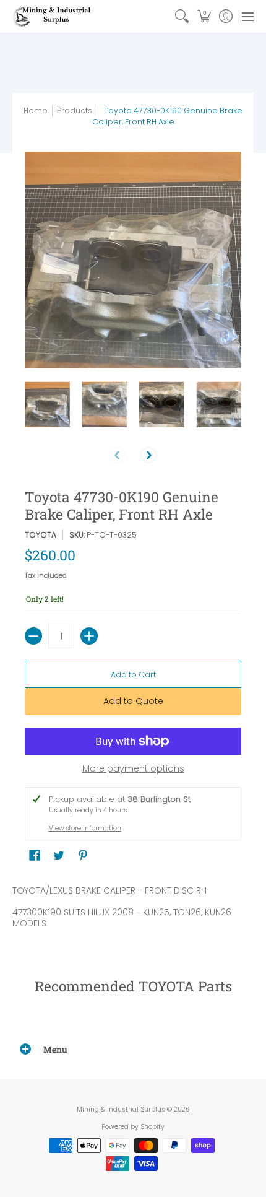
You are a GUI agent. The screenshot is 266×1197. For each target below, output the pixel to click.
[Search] (182, 16)
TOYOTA (40, 534)
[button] (204, 16)
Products (74, 110)
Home (36, 110)
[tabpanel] (133, 909)
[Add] (89, 636)
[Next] (148, 455)
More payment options (133, 769)
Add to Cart (133, 674)
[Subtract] (33, 636)
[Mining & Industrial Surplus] (52, 16)
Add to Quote (133, 701)
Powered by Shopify (133, 1126)
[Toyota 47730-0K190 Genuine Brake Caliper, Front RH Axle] (47, 404)
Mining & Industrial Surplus (121, 1109)
